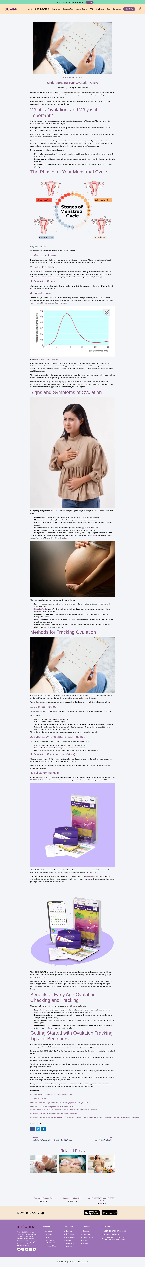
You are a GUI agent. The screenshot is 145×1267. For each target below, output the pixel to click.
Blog (108, 9)
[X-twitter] (22, 1249)
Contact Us (117, 9)
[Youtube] (26, 1249)
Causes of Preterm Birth (72, 1198)
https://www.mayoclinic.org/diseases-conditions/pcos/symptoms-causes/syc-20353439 (60, 1103)
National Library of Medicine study (42, 366)
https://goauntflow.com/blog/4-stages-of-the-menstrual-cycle (51, 1094)
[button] (32, 1129)
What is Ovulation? (40, 1098)
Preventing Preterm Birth (43, 1198)
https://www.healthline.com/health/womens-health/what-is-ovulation (53, 1113)
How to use (56, 9)
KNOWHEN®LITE (91, 876)
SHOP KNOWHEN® (42, 9)
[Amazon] (34, 1249)
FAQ (91, 9)
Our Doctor (100, 9)
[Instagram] (30, 1249)
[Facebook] (19, 1249)
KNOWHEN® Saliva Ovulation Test (42, 780)
